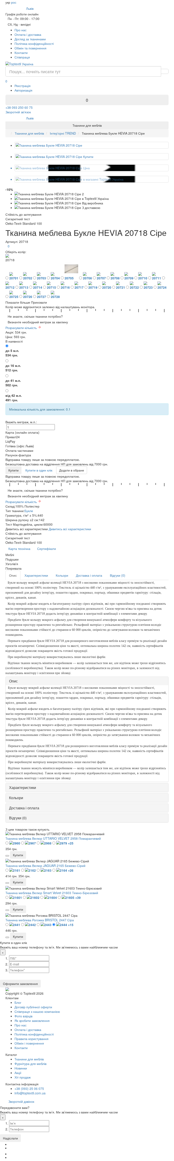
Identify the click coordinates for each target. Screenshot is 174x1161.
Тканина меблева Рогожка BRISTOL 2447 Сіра (39, 920)
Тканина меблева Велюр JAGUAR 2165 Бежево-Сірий (45, 865)
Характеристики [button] (22, 787)
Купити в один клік (38, 470)
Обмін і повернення (29, 1043)
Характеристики (36, 575)
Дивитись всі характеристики (70, 529)
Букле (28, 510)
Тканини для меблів (29, 1059)
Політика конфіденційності (34, 43)
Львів (30, 8)
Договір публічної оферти (33, 1007)
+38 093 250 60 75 (19, 107)
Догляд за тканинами (30, 39)
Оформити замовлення (20, 983)
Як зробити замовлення (32, 1020)
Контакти (21, 52)
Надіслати (10, 1138)
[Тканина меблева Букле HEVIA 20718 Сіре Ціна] (91, 167)
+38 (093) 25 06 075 (29, 1088)
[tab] (87, 681)
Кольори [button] (16, 797)
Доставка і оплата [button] (24, 807)
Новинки (20, 1068)
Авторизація (23, 90)
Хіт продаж (22, 1077)
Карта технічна (19, 548)
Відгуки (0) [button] (18, 817)
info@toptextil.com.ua (30, 1093)
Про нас (20, 30)
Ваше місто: (16, 8)
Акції (17, 1072)
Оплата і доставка (27, 34)
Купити (13, 470)
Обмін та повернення (30, 48)
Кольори (62, 575)
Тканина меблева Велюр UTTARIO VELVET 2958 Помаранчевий (53, 838)
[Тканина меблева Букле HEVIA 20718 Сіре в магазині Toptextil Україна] (91, 179)
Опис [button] (13, 681)
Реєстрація (22, 85)
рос (13, 2)
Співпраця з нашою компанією (37, 1011)
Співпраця (22, 57)
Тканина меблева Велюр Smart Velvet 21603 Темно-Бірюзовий (51, 892)
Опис (13, 575)
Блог (17, 1002)
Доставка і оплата (89, 575)
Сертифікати (46, 548)
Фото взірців (23, 1016)
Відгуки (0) (117, 575)
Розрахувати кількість (21, 327)
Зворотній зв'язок (18, 112)
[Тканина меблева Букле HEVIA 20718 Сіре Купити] (91, 156)
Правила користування (31, 1038)
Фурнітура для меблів (30, 1063)
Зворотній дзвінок (21, 1101)
